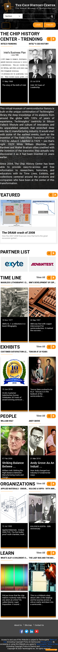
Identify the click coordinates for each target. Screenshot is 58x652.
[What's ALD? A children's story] (14, 577)
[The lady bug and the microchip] (42, 577)
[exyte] (14, 264)
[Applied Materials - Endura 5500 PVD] (14, 508)
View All (40, 277)
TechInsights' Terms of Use (47, 644)
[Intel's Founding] (14, 63)
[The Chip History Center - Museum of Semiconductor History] (28, 6)
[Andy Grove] (42, 440)
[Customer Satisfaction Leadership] (14, 371)
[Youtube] (37, 631)
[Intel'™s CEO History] (42, 63)
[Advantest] (42, 264)
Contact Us (39, 625)
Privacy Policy (46, 642)
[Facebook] (21, 631)
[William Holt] (14, 440)
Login (38, 25)
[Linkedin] (31, 631)
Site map (28, 625)
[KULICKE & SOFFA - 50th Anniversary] (42, 508)
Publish (49, 25)
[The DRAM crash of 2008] (28, 213)
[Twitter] (26, 631)
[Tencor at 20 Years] (42, 371)
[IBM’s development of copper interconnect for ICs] (42, 302)
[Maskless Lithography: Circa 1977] (14, 302)
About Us (18, 625)
